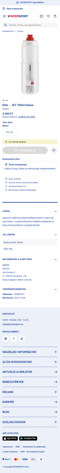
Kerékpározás (8, 31)
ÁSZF (18, 447)
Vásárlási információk (19, 352)
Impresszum (8, 447)
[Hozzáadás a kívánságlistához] (54, 150)
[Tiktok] (21, 338)
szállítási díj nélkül (26, 117)
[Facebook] (13, 338)
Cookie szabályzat (10, 452)
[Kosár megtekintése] (55, 16)
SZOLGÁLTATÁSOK (14, 422)
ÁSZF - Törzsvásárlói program (32, 452)
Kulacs (20, 31)
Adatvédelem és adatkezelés (34, 447)
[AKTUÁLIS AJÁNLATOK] (30, 372)
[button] (30, 211)
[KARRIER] (30, 402)
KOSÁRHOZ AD (27, 150)
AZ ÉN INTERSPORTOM (17, 362)
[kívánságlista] (48, 16)
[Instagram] (5, 338)
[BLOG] (30, 412)
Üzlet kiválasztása (18, 164)
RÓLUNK (7, 392)
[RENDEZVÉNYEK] (30, 382)
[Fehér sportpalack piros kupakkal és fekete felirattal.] (30, 64)
